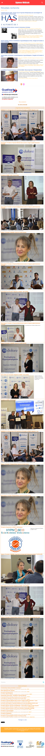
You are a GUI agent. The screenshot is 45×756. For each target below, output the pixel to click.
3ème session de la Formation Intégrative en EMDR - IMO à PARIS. (15, 585)
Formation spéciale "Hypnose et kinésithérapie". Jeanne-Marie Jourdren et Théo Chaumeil (20, 705)
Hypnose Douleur (30, 37)
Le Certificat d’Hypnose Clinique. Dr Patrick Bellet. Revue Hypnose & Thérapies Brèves (21, 70)
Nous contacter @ (22, 101)
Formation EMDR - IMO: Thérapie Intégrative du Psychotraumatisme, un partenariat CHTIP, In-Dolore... (18, 429)
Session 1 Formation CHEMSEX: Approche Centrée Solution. (14, 232)
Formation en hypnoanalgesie (7, 710)
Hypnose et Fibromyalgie (32, 21)
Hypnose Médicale (22, 2)
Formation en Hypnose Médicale (23, 36)
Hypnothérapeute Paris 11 (31, 52)
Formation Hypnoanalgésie (26, 51)
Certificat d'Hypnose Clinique (23, 78)
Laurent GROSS (21, 15)
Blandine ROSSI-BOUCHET (23, 35)
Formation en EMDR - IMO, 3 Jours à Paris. (10, 175)
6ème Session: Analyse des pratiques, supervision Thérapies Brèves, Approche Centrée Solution (21, 648)
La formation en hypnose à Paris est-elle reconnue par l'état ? (13, 698)
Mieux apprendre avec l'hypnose (7, 690)
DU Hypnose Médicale (25, 50)
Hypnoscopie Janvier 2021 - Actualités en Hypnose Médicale (13, 695)
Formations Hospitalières (6, 713)
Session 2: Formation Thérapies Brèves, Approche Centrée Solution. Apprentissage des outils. (20, 617)
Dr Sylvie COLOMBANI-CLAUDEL (37, 35)
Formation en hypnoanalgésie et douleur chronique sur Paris (13, 715)
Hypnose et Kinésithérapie (28, 65)
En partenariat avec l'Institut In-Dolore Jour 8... (33, 325)
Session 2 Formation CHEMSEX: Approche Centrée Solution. (14, 343)
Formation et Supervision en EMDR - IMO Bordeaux (11, 527)
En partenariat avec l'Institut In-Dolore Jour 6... (9, 289)
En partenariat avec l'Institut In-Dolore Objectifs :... (9, 173)
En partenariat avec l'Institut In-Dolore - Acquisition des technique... (12, 230)
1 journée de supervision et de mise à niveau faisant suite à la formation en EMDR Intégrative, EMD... (18, 140)
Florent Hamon (20, 43)
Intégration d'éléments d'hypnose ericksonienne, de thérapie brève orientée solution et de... (16, 321)
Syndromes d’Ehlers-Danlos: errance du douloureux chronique (15, 27)
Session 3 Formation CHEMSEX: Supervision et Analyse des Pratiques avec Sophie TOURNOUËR (21, 554)
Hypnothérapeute (24, 52)
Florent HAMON (32, 50)
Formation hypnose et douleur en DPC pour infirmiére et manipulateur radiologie (17, 708)
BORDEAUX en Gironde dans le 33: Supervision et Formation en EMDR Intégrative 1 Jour (19, 109)
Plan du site (22, 730)
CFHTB (19, 21)
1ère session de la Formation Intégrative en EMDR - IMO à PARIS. (14, 291)
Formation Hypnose (24, 21)
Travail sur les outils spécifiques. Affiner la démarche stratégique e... (12, 647)
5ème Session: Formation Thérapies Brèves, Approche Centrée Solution (16, 495)
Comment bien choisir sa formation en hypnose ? (11, 687)
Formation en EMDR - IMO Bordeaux (8, 399)
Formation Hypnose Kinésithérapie (27, 64)
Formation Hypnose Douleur (34, 36)
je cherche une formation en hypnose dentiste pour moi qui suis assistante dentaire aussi (19, 703)
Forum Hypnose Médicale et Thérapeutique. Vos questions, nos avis (11, 691)
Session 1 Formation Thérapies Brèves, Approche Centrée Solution (15, 464)
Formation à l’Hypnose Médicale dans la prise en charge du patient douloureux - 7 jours (19, 700)
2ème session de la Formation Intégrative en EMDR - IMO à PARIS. (15, 374)
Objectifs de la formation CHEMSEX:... (7, 262)
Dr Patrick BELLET (34, 78)
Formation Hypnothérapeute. (7, 692)
